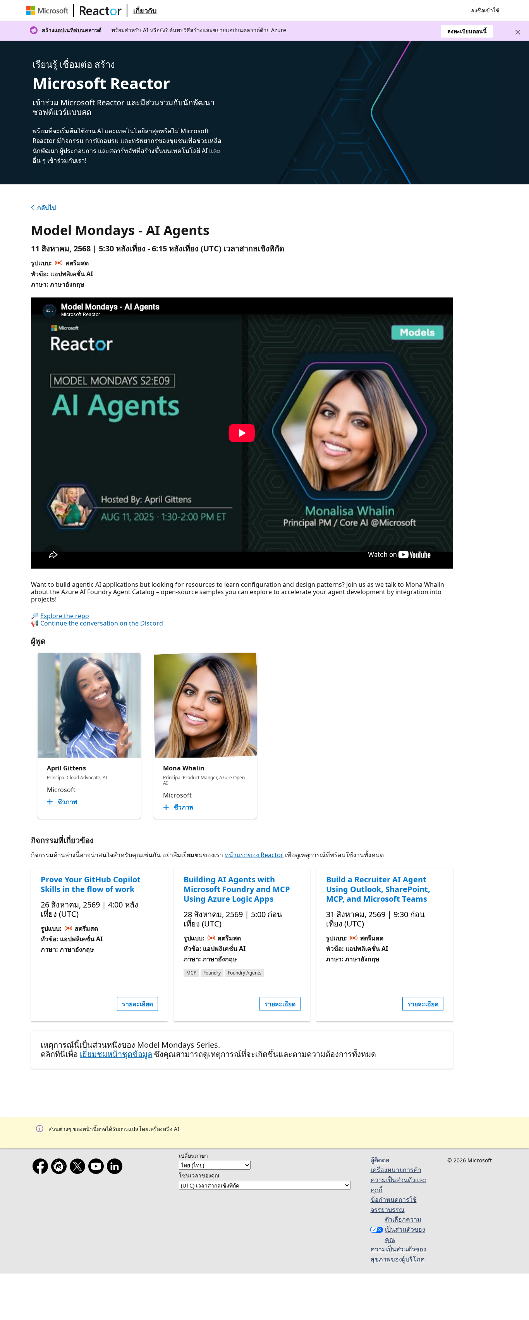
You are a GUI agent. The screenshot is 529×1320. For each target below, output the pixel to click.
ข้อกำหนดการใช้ (394, 1199)
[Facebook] (42, 1167)
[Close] (518, 32)
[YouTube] (97, 1167)
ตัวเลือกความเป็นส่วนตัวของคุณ (405, 1229)
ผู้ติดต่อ (380, 1160)
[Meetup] (60, 1167)
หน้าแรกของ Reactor (254, 855)
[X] (79, 1167)
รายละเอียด (137, 1004)
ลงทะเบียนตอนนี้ (467, 31)
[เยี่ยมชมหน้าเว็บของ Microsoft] (48, 10)
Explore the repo (64, 616)
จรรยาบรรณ (388, 1209)
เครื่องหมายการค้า (396, 1169)
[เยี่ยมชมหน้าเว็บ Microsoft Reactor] (101, 10)
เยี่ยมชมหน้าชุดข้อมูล (116, 1054)
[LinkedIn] (116, 1167)
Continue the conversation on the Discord (101, 623)
